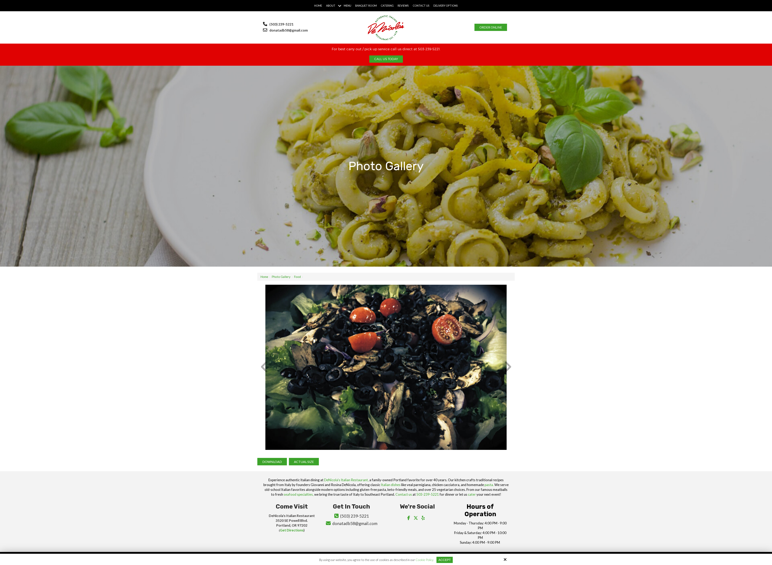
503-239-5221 (427, 494)
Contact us (403, 494)
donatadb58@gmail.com (288, 30)
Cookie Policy (424, 560)
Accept (444, 560)
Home (264, 276)
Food (297, 276)
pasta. (489, 485)
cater (472, 494)
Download (272, 462)
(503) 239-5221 (281, 24)
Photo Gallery (281, 276)
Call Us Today (386, 59)
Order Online (490, 27)
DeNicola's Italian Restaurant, (346, 480)
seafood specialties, (299, 494)
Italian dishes (390, 485)
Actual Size (304, 462)
